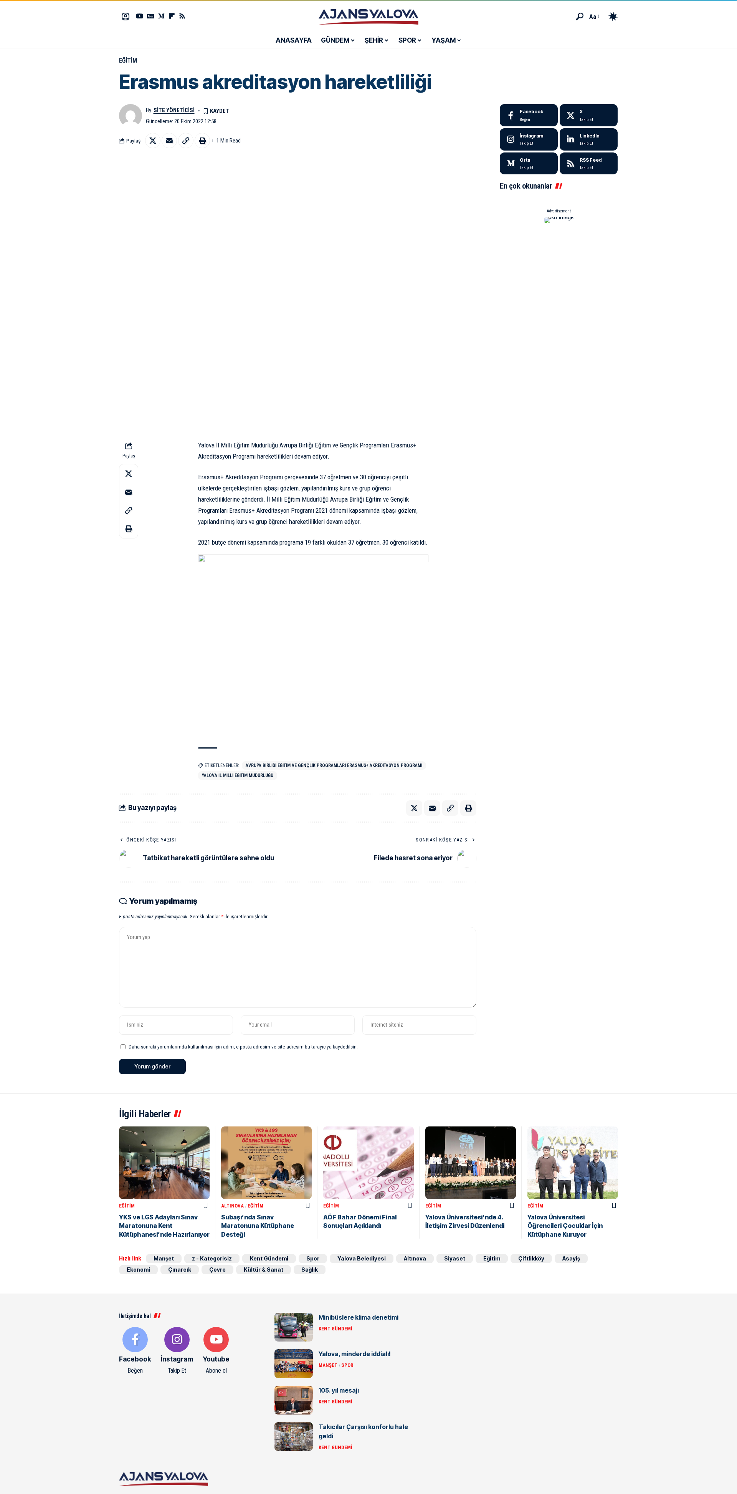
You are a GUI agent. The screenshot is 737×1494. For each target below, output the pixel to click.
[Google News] (150, 16)
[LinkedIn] (589, 139)
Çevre (217, 1269)
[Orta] (161, 16)
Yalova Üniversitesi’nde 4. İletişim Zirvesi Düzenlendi (464, 1221)
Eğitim (128, 60)
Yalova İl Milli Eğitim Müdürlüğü (237, 775)
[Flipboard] (172, 16)
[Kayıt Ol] (125, 16)
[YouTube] (139, 16)
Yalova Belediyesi (361, 1258)
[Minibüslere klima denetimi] (293, 1327)
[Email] (169, 140)
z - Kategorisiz (212, 1258)
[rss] (589, 163)
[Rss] (182, 16)
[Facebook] (529, 115)
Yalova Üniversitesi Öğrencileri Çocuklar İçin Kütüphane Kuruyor (565, 1225)
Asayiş (571, 1258)
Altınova (232, 1206)
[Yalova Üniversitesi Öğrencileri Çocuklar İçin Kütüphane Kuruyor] (572, 1162)
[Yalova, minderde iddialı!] (293, 1363)
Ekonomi (138, 1269)
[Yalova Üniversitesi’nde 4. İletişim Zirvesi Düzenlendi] (470, 1162)
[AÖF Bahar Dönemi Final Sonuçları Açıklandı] (368, 1162)
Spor (312, 1258)
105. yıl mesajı (339, 1390)
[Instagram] (529, 139)
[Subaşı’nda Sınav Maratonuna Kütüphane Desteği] (266, 1162)
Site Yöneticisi (174, 110)
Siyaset (454, 1258)
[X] (589, 115)
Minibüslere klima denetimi (358, 1317)
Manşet (164, 1258)
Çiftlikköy (531, 1258)
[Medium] (529, 163)
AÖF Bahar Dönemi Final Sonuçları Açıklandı (360, 1221)
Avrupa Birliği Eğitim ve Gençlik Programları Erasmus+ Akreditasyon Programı (334, 765)
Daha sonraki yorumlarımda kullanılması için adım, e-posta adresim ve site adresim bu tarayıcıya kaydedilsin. (243, 1046)
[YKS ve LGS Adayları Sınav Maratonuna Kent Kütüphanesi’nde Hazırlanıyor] (164, 1162)
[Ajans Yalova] (368, 16)
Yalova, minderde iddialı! (355, 1354)
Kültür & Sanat (263, 1269)
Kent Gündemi (269, 1258)
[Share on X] (152, 140)
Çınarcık (179, 1269)
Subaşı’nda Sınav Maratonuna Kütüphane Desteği (257, 1225)
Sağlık (309, 1269)
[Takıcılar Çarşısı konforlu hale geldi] (293, 1436)
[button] (579, 16)
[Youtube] (216, 1351)
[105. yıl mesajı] (293, 1400)
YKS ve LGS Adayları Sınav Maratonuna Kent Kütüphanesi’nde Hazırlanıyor (164, 1225)
